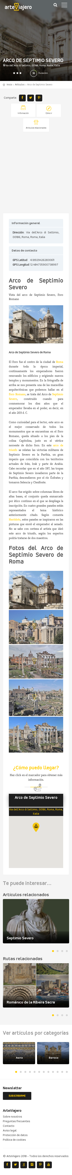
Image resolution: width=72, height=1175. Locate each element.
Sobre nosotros (12, 1116)
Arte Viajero (21, 8)
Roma (59, 362)
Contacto (8, 1126)
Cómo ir (49, 113)
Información (23, 113)
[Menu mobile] (64, 6)
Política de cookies (14, 1139)
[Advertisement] (36, 173)
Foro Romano (17, 394)
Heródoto (15, 519)
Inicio (9, 84)
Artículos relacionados (36, 128)
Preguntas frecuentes (16, 1121)
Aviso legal (10, 1130)
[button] (36, 827)
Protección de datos (15, 1135)
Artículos (20, 84)
